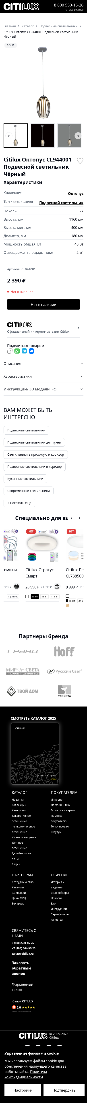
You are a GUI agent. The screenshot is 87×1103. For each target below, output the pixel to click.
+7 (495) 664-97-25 (23, 948)
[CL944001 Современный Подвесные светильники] (69, 135)
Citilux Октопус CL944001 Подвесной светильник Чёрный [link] (41, 34)
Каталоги (18, 887)
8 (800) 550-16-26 (23, 943)
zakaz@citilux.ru (23, 954)
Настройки (22, 1090)
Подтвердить (64, 1090)
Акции (16, 864)
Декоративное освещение (21, 818)
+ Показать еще (19, 503)
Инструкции (59, 909)
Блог (54, 903)
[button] (43, 82)
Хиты (15, 859)
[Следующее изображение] (77, 82)
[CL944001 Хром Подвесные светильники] (43, 135)
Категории (19, 810)
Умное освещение (24, 837)
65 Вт (19, 596)
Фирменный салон (22, 987)
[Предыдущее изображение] (9, 82)
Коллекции (19, 805)
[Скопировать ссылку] (9, 351)
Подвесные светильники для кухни (34, 442)
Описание (12, 363)
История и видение (57, 884)
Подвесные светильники (26, 430)
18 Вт (56, 600)
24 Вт (65, 600)
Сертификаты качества (60, 917)
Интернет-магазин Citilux (60, 802)
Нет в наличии (43, 304)
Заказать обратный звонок (21, 968)
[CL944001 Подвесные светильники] (16, 135)
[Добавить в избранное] (79, 160)
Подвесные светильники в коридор (34, 466)
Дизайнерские (21, 853)
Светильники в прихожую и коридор (35, 454)
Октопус (75, 193)
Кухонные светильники (25, 478)
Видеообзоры (60, 893)
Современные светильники (28, 491)
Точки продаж (60, 826)
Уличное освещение (19, 845)
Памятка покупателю (58, 818)
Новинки (18, 799)
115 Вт (38, 596)
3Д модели (19, 893)
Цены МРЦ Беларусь (19, 900)
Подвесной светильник (61, 202)
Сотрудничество (22, 882)
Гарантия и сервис (63, 810)
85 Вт (28, 596)
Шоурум (56, 832)
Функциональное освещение (23, 829)
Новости (56, 898)
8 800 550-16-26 (68, 5)
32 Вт (75, 600)
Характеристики (18, 376)
